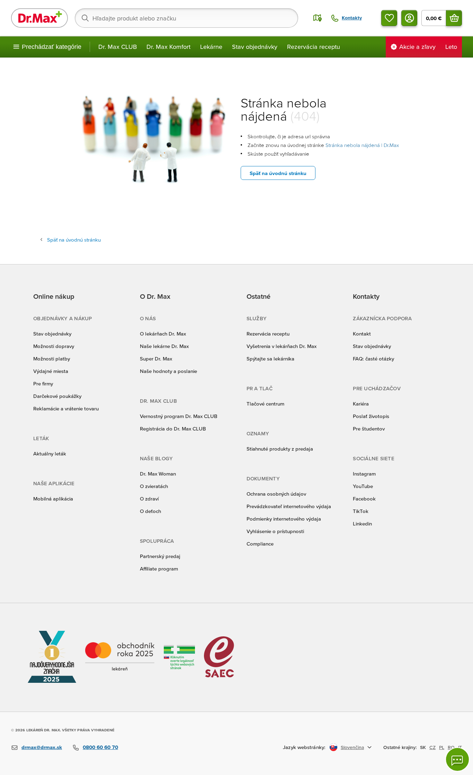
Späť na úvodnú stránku (278, 173)
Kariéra (361, 404)
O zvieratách (154, 486)
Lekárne (211, 46)
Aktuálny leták (49, 453)
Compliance (260, 544)
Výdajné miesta (50, 371)
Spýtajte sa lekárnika (270, 359)
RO (451, 747)
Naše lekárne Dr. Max (164, 346)
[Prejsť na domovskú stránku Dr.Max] (39, 18)
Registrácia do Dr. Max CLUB (173, 429)
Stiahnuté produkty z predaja (280, 449)
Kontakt (362, 334)
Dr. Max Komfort (168, 46)
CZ (432, 747)
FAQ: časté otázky (373, 359)
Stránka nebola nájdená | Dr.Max (362, 145)
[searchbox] (186, 18)
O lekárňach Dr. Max (163, 334)
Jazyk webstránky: (304, 747)
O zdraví (149, 499)
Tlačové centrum (265, 404)
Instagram (364, 474)
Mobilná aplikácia (53, 499)
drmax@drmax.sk (41, 747)
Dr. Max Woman (158, 474)
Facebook (364, 499)
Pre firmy (43, 383)
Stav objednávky (254, 46)
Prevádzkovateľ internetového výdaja (289, 506)
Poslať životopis (371, 416)
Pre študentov (369, 429)
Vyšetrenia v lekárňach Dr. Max (281, 346)
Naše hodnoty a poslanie (168, 371)
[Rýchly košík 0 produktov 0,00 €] (454, 18)
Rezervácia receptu (313, 46)
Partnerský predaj (160, 556)
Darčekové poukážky (57, 396)
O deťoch (150, 511)
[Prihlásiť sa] (409, 18)
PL (441, 747)
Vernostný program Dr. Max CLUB (178, 416)
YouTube (363, 486)
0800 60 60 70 (100, 747)
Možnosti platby (51, 359)
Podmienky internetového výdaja (284, 519)
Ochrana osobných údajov (276, 494)
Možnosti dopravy (53, 346)
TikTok (360, 511)
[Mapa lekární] (317, 18)
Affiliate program (159, 569)
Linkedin (362, 523)
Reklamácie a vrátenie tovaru (66, 408)
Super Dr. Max (156, 359)
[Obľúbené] (389, 18)
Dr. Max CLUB (117, 46)
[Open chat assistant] (457, 759)
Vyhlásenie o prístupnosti (275, 531)
